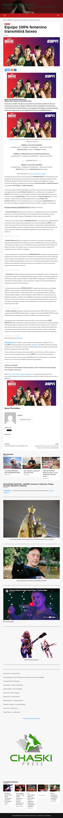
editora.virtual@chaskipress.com (31, 718)
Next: (47, 446)
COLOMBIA (30, 789)
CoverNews (39, 815)
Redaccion (31, 808)
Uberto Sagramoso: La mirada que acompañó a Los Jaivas (32, 580)
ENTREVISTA (53, 789)
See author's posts (25, 419)
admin (7, 35)
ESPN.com (20, 338)
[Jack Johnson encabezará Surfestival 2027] (32, 463)
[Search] (58, 15)
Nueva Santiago (20, 806)
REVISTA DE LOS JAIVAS (18, 4)
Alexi (6, 804)
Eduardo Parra (43, 795)
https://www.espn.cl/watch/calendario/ (20, 374)
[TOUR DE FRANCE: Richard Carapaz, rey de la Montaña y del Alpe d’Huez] (51, 463)
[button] (4, 15)
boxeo (36, 344)
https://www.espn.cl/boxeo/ (37, 174)
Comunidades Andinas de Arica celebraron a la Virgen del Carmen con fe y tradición (31, 539)
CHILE (6, 789)
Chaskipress (8, 474)
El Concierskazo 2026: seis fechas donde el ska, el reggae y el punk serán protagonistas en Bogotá (31, 800)
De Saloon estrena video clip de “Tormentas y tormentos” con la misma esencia (8, 798)
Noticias (41, 789)
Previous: (16, 445)
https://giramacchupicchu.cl (31, 659)
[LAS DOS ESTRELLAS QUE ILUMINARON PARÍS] (12, 463)
